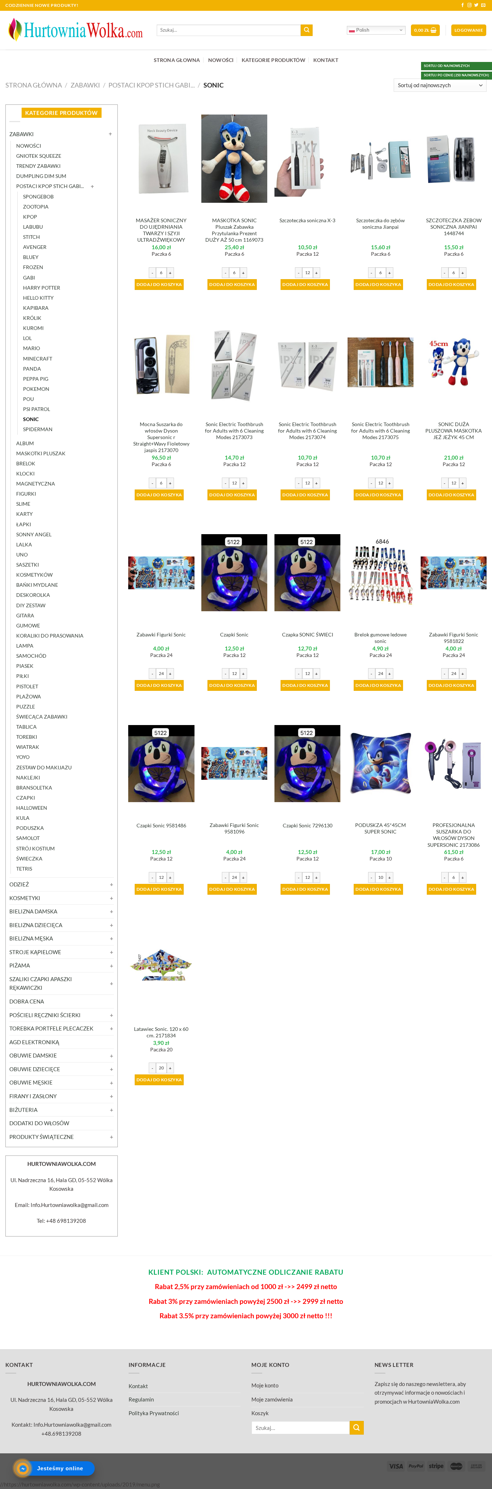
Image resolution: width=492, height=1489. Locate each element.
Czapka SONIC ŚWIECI (307, 634)
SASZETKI (27, 565)
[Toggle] (111, 134)
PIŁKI (22, 676)
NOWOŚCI (221, 60)
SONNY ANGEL (34, 534)
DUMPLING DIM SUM (41, 176)
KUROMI (33, 328)
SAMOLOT (28, 838)
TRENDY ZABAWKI (38, 166)
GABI (29, 277)
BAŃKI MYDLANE (37, 585)
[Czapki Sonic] (234, 572)
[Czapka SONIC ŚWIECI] (307, 572)
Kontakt (138, 1386)
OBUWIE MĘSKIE (31, 1082)
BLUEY (31, 257)
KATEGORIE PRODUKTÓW (273, 60)
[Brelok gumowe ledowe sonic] (380, 572)
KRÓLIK (32, 318)
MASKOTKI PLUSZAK (41, 453)
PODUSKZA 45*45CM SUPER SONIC (380, 828)
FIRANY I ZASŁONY (33, 1096)
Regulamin (141, 1399)
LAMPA (24, 646)
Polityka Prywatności (154, 1413)
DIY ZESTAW (30, 605)
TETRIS (24, 869)
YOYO (23, 757)
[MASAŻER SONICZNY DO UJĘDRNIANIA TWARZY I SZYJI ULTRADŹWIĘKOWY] (161, 158)
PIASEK (24, 666)
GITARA (25, 615)
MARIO (31, 348)
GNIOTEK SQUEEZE (38, 156)
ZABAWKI (85, 85)
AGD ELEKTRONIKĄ (34, 1042)
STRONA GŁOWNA (177, 60)
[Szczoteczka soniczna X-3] (307, 159)
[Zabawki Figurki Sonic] (161, 572)
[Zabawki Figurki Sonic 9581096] (234, 763)
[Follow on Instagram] (470, 5)
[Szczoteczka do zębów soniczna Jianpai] (380, 158)
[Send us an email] (483, 5)
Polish (362, 30)
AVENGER (34, 247)
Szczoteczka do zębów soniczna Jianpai (380, 223)
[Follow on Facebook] (463, 5)
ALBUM (25, 443)
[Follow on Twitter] (476, 5)
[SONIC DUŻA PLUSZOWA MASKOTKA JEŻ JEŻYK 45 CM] (454, 362)
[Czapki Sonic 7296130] (307, 763)
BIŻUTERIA (23, 1109)
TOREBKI (26, 737)
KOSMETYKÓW (34, 575)
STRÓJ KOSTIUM (35, 848)
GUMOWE (28, 625)
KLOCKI (25, 473)
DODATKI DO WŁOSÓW (39, 1123)
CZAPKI (25, 798)
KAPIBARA (36, 308)
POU (28, 399)
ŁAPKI (23, 524)
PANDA (32, 369)
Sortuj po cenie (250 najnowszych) (456, 75)
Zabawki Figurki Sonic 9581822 (453, 637)
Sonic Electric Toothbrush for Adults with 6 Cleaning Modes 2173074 (307, 430)
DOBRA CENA (26, 1001)
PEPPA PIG (35, 379)
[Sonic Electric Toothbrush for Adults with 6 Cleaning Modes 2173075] (380, 362)
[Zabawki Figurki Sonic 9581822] (454, 572)
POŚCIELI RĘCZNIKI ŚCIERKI (45, 1015)
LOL (27, 338)
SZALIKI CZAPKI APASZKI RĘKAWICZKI (40, 983)
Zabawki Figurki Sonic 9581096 (234, 828)
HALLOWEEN (31, 808)
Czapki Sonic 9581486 (161, 825)
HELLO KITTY (38, 298)
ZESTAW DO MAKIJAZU (44, 767)
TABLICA (26, 727)
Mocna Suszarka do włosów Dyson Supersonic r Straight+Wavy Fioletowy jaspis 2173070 (161, 437)
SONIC (31, 419)
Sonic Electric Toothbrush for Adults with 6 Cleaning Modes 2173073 (234, 430)
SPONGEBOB (38, 196)
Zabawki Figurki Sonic (161, 634)
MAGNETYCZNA (35, 483)
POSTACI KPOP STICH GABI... (151, 85)
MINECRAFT (37, 359)
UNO (22, 554)
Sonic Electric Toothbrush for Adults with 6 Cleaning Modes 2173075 (380, 430)
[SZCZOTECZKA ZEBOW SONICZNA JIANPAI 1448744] (454, 158)
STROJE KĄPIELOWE (35, 952)
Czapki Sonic (234, 634)
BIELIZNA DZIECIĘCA (35, 925)
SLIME (23, 504)
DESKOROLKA (33, 595)
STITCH (31, 237)
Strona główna (33, 85)
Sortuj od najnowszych (447, 66)
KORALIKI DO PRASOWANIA (50, 635)
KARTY (24, 514)
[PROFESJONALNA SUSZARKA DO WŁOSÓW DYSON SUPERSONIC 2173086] (454, 763)
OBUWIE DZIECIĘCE (34, 1069)
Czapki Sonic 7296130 (307, 825)
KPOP (30, 217)
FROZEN (33, 267)
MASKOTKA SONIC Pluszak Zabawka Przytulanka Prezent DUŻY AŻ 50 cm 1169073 (234, 230)
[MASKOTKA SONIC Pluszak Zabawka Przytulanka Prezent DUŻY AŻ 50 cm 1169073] (234, 158)
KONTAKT (325, 60)
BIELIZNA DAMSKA (33, 911)
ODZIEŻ (19, 884)
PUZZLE (25, 706)
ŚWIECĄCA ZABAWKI (41, 717)
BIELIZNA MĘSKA (31, 938)
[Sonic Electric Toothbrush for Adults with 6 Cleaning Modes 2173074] (307, 362)
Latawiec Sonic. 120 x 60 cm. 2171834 (161, 1032)
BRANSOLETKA (34, 787)
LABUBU (33, 227)
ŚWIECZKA (29, 858)
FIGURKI (26, 494)
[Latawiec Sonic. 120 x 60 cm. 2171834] (161, 967)
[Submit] (307, 30)
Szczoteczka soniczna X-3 (307, 220)
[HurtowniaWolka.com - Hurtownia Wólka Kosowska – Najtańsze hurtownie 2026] (75, 30)
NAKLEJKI (28, 777)
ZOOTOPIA (36, 207)
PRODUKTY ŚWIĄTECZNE (41, 1136)
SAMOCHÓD (31, 656)
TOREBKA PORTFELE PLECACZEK (51, 1028)
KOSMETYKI (24, 898)
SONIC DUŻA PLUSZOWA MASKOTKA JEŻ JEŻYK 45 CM (453, 430)
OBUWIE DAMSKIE (33, 1055)
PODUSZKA (30, 828)
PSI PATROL (36, 409)
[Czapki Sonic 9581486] (161, 763)
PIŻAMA (19, 965)
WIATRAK (27, 747)
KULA (23, 818)
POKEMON (36, 389)
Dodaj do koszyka (159, 284)
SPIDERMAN (38, 429)
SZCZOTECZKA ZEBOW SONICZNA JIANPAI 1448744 (454, 226)
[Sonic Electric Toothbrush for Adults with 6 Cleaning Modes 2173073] (234, 362)
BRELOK (25, 463)
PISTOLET (27, 686)
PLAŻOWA (28, 696)
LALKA (24, 544)
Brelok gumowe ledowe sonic (380, 637)
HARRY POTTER (41, 288)
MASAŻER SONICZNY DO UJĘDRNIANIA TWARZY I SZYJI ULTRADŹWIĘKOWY (161, 230)
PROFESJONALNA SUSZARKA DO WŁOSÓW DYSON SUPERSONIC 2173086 (454, 835)
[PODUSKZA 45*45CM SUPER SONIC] (380, 763)
